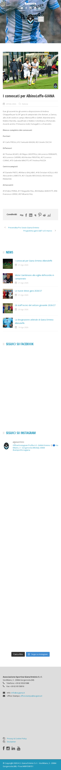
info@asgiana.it (18, 692)
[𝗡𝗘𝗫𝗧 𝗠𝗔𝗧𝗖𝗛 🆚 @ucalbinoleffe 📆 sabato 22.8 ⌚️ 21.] (30, 568)
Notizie (25, 104)
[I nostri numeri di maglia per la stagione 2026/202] (30, 535)
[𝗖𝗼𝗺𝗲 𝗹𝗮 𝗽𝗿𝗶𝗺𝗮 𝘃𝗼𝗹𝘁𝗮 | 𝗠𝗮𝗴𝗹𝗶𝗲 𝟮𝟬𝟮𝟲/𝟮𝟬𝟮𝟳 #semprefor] (30, 503)
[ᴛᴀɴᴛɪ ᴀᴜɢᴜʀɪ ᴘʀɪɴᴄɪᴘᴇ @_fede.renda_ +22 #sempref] (30, 633)
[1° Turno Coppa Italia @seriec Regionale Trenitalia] (30, 601)
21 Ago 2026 (23, 265)
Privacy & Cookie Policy (17, 738)
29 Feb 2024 (11, 104)
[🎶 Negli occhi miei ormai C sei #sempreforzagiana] (30, 470)
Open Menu (41, 19)
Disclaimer (11, 741)
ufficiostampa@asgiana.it (31, 696)
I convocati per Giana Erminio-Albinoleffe (33, 260)
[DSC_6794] (30, 70)
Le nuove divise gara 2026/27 (28, 290)
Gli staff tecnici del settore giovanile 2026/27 (35, 305)
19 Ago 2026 (23, 327)
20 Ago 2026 (23, 309)
